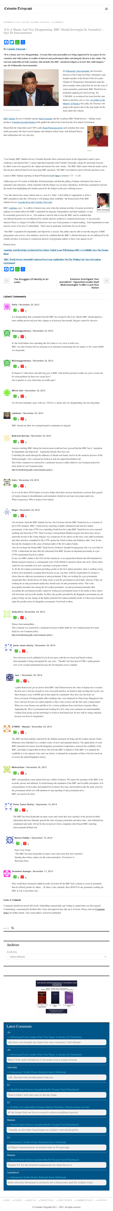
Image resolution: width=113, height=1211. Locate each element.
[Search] (11, 928)
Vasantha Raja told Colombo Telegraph (35, 202)
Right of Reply (65, 1200)
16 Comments (57, 22)
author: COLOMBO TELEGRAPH (35, 22)
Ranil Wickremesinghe (53, 127)
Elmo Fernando (45, 118)
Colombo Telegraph (16, 48)
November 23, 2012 (12, 22)
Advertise (102, 1200)
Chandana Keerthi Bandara (24, 122)
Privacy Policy (47, 1200)
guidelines (13, 207)
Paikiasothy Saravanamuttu (77, 70)
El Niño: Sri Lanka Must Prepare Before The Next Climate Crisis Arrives (49, 1107)
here (57, 175)
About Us (31, 1200)
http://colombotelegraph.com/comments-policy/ (32, 469)
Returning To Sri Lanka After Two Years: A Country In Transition (46, 1037)
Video (7, 1200)
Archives (12, 951)
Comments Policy (85, 1200)
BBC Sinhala (9, 118)
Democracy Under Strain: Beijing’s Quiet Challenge (38, 1072)
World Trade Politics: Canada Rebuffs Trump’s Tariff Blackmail (44, 1089)
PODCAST (18, 1200)
